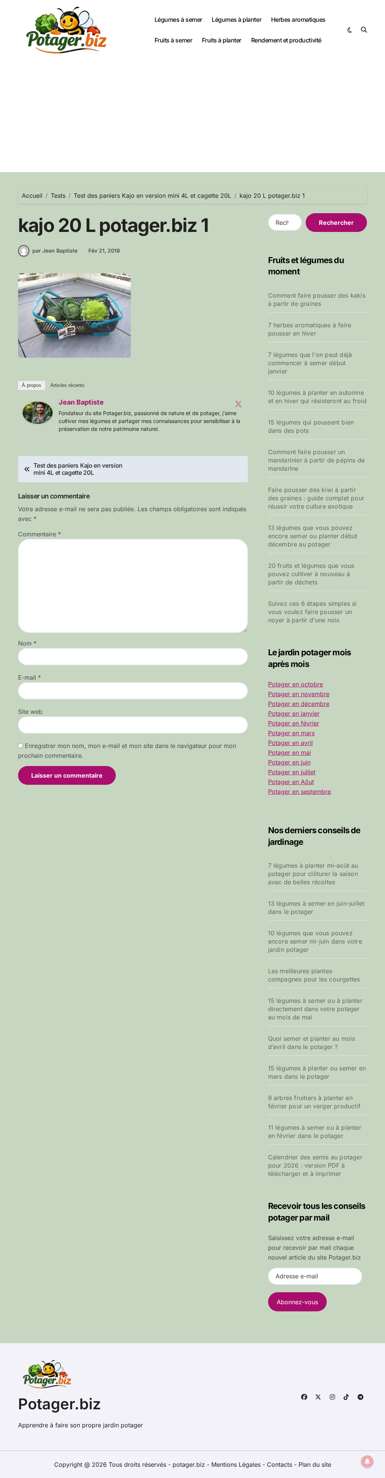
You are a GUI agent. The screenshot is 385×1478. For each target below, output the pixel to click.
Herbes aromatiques (298, 19)
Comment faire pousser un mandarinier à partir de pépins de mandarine (316, 460)
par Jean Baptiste (54, 250)
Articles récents (67, 385)
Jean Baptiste (81, 402)
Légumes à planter (236, 19)
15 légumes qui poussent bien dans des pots (311, 426)
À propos (31, 385)
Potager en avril (290, 743)
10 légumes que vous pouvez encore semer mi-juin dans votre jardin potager (315, 941)
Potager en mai (289, 752)
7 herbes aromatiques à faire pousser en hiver (310, 329)
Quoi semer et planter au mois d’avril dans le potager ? (311, 1043)
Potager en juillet (291, 772)
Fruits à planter (221, 40)
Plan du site (315, 1464)
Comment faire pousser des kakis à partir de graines (316, 299)
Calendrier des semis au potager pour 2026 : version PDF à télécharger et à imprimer (315, 1165)
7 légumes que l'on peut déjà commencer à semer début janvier (310, 363)
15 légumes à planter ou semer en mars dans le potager (317, 1072)
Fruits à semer (173, 40)
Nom (27, 643)
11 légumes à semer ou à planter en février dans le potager (314, 1131)
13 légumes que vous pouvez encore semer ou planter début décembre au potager (313, 536)
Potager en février (293, 723)
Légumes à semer (178, 19)
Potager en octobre (295, 684)
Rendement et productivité (286, 40)
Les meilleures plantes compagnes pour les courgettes (314, 975)
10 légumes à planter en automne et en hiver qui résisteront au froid (317, 397)
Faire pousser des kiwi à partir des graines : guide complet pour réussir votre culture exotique (316, 498)
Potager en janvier (294, 713)
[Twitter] (238, 403)
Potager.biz (59, 1404)
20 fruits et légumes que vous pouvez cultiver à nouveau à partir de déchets (311, 574)
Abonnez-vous (297, 1302)
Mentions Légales (236, 1464)
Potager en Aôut (291, 782)
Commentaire (39, 534)
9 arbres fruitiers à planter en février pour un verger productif (314, 1102)
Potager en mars (291, 733)
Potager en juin (289, 762)
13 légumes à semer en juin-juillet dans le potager (316, 907)
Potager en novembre (298, 694)
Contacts (279, 1464)
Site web (30, 711)
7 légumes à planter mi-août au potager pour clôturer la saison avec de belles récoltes (313, 874)
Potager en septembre (299, 791)
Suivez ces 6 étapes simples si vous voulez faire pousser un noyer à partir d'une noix (312, 612)
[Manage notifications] (367, 1461)
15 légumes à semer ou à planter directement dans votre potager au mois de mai (315, 1009)
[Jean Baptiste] (38, 413)
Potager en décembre (298, 703)
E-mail (29, 677)
